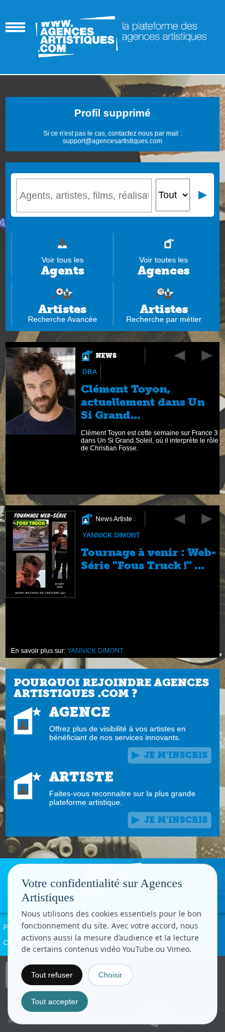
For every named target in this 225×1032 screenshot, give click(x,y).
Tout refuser (52, 974)
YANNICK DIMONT (111, 535)
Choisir (110, 974)
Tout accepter (54, 1001)
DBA (89, 372)
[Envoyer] (203, 195)
